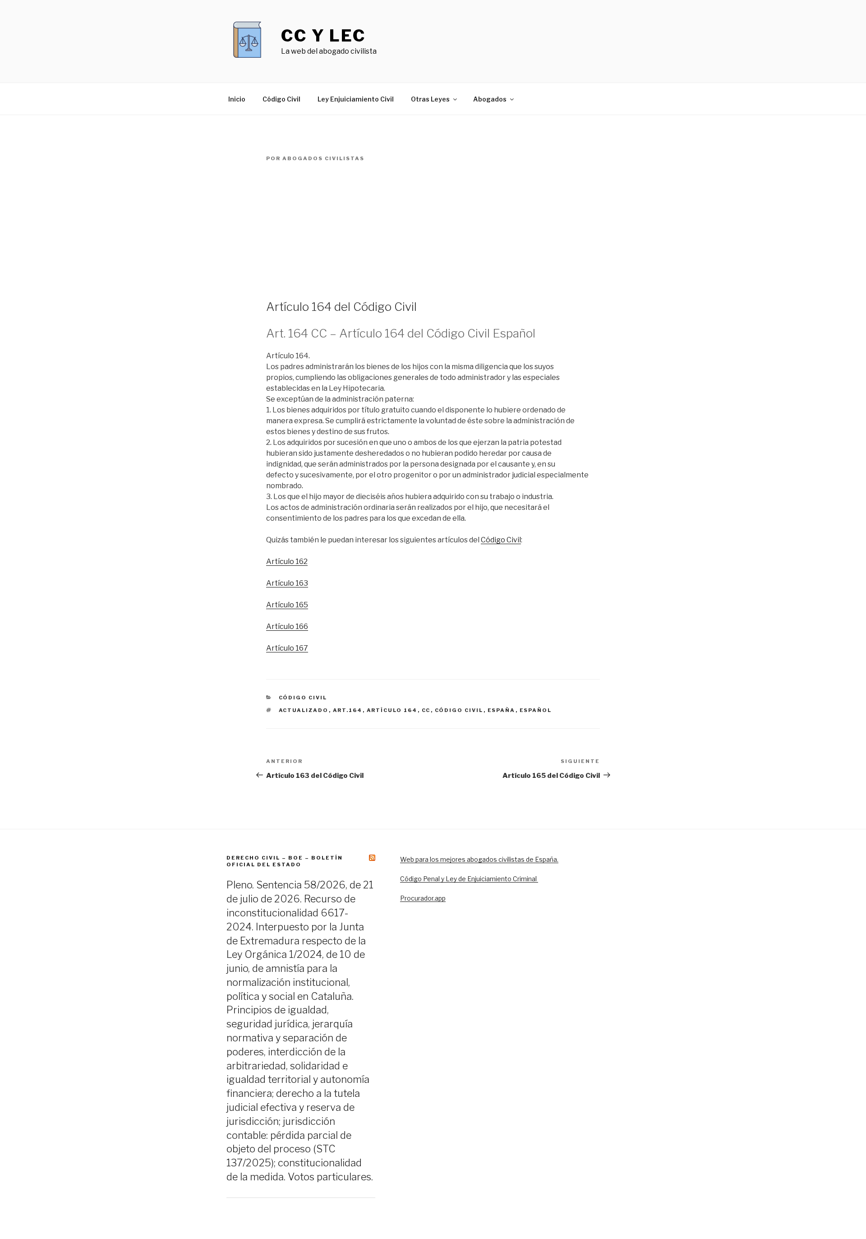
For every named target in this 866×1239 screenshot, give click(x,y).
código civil (459, 710)
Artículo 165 (287, 605)
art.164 (348, 710)
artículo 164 (392, 710)
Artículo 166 (287, 626)
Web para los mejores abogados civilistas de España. (479, 859)
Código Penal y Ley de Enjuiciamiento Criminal (469, 879)
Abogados (490, 99)
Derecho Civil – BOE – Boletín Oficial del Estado (284, 861)
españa (502, 710)
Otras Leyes (430, 99)
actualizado (304, 710)
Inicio (236, 99)
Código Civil (281, 99)
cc (426, 710)
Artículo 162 (287, 561)
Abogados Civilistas (323, 158)
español (536, 710)
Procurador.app (423, 898)
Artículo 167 (287, 648)
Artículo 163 (287, 583)
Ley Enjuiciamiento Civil (356, 99)
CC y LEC (323, 36)
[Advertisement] (433, 231)
